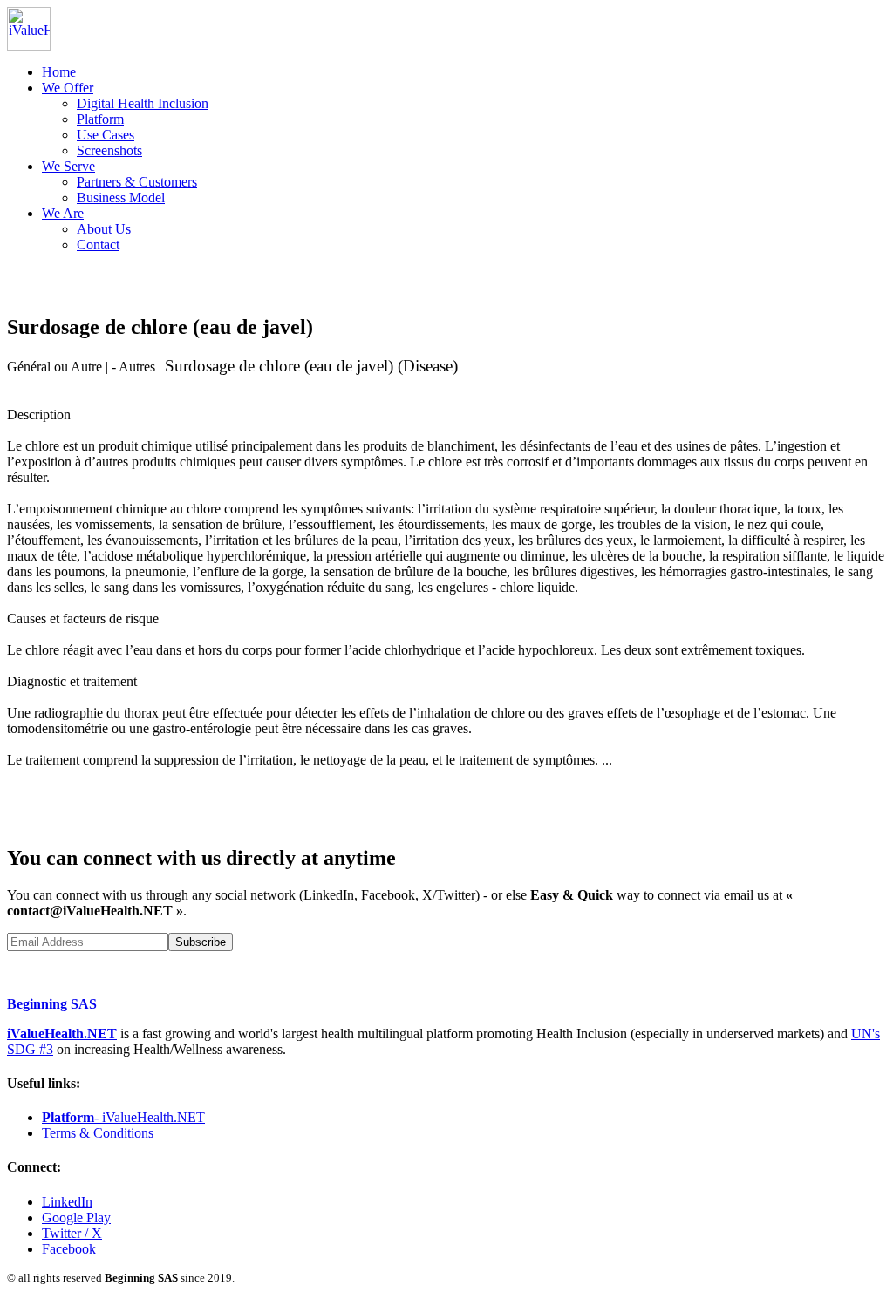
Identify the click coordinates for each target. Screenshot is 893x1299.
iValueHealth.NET (62, 1033)
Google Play (76, 1217)
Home (59, 72)
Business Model (121, 197)
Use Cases (105, 134)
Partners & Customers (137, 181)
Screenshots (109, 150)
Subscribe (200, 942)
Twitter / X (72, 1233)
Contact (98, 244)
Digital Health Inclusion (142, 103)
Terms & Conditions (97, 1133)
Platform (100, 119)
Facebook (69, 1248)
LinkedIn (67, 1201)
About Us (104, 228)
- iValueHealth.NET (123, 1117)
